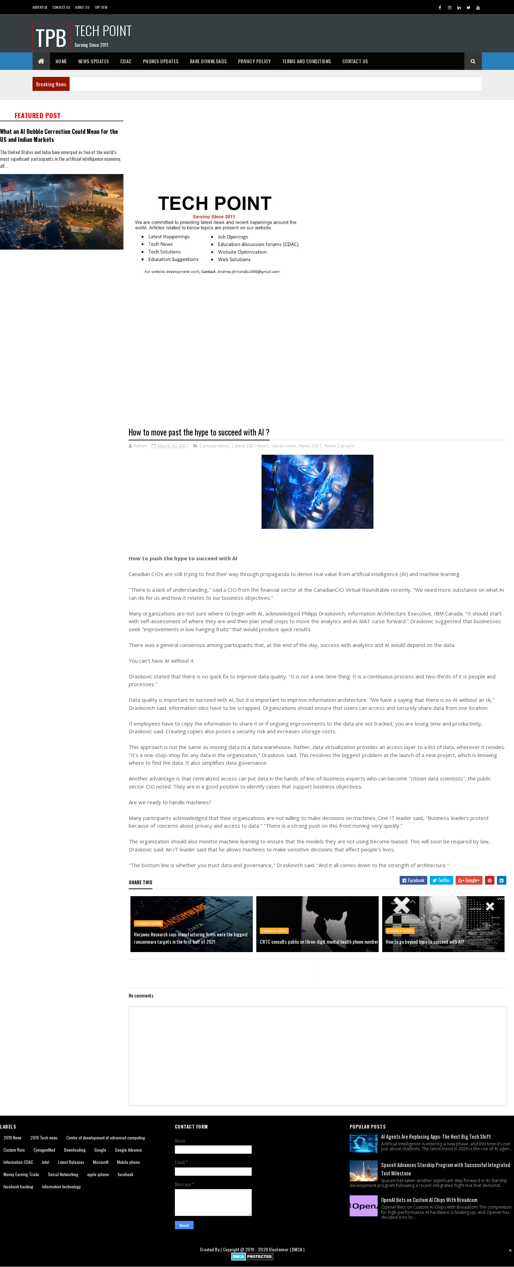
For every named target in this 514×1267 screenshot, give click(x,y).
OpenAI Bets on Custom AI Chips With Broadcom (429, 1199)
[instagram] (450, 7)
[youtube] (478, 7)
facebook (125, 1174)
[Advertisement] (64, 306)
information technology (61, 1186)
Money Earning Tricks (21, 1174)
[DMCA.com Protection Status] (252, 1258)
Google (100, 1150)
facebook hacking (18, 1186)
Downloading (75, 1150)
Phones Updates (161, 61)
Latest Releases (71, 1162)
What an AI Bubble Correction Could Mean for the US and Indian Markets (59, 135)
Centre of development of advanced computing (105, 1137)
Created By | (211, 1249)
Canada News (214, 445)
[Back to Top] (510, 1250)
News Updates (93, 61)
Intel (45, 1162)
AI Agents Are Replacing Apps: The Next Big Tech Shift (436, 1136)
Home (61, 61)
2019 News (12, 1137)
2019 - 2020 (256, 1249)
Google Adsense (128, 1150)
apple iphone (98, 1174)
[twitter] (468, 7)
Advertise (40, 7)
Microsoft (100, 1162)
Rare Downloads (208, 61)
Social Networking (63, 1174)
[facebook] (440, 7)
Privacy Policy (254, 61)
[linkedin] (459, 7)
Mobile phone (128, 1162)
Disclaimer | (280, 1249)
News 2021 (310, 445)
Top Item (101, 7)
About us (82, 7)
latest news (284, 445)
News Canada (339, 445)
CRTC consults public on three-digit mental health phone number (319, 941)
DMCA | (298, 1249)
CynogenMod (44, 1150)
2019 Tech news (44, 1137)
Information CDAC (18, 1162)
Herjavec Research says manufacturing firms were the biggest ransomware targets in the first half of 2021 (191, 937)
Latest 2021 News (250, 445)
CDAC (126, 61)
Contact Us (61, 7)
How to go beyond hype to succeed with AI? (425, 941)
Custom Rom (14, 1150)
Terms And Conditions (306, 61)
